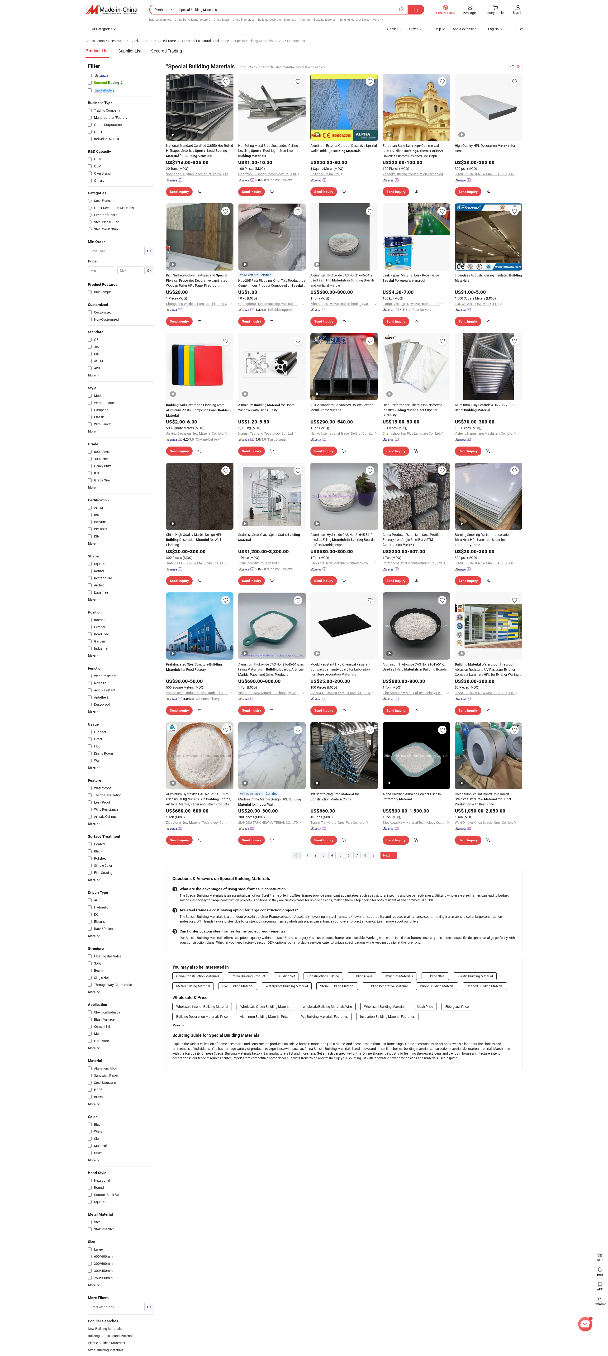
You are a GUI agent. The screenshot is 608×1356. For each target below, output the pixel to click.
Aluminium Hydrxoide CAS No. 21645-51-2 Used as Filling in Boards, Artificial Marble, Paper (342, 539)
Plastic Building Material (475, 976)
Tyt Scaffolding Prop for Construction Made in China (334, 796)
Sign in (517, 12)
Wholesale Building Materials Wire (327, 1006)
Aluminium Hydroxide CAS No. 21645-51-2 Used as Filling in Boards (415, 666)
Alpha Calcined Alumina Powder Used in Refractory (412, 796)
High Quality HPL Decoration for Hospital (485, 148)
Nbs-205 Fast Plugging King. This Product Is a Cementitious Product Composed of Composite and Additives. (272, 283)
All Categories (102, 29)
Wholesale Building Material (384, 1006)
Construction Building (323, 976)
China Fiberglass (243, 19)
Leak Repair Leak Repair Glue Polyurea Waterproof (411, 278)
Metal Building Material (193, 986)
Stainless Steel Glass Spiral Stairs (269, 537)
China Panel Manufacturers (192, 19)
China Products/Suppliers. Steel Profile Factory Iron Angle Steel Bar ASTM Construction (411, 539)
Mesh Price (425, 1006)
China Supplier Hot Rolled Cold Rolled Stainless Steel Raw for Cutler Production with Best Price (483, 799)
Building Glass (362, 976)
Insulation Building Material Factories (387, 1016)
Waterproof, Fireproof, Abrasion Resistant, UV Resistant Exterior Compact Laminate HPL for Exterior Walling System (487, 669)
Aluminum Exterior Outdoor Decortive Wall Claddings (343, 148)
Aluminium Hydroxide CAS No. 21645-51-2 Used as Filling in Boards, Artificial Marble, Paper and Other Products (198, 799)
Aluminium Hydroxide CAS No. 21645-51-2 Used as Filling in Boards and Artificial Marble (342, 280)
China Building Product (248, 976)
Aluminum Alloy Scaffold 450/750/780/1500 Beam (487, 407)
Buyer (413, 29)
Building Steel (435, 976)
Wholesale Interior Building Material (202, 1006)
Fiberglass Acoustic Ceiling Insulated (488, 277)
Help (437, 29)
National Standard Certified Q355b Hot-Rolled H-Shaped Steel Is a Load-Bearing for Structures (199, 150)
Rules (519, 29)
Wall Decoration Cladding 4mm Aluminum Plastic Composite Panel (198, 410)
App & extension (464, 29)
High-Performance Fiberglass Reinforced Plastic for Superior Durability (412, 410)
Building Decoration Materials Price (202, 1016)
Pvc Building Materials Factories (324, 1016)
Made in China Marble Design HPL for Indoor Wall (269, 802)
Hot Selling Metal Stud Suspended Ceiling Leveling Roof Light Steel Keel (268, 150)
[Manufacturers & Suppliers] (111, 10)
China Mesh (221, 19)
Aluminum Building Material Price (264, 1016)
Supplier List (130, 51)
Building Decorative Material (387, 986)
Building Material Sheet (354, 19)
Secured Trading (166, 51)
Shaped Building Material (485, 986)
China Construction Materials (197, 976)
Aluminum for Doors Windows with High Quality (266, 407)
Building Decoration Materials (277, 19)
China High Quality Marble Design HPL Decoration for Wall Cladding (194, 539)
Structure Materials (399, 976)
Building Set (286, 976)
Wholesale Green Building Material (265, 1006)
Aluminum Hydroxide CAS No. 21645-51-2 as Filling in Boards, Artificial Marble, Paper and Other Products (271, 669)
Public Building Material (437, 986)
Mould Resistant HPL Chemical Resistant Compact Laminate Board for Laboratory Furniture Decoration (340, 669)
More (176, 1025)
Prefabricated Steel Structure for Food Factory (194, 667)
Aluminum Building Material (318, 19)
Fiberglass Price (457, 1006)
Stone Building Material (337, 986)
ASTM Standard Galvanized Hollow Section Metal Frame (341, 407)
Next (387, 855)
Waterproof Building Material (287, 986)
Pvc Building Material (237, 986)
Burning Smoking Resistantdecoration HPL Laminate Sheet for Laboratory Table (483, 539)
